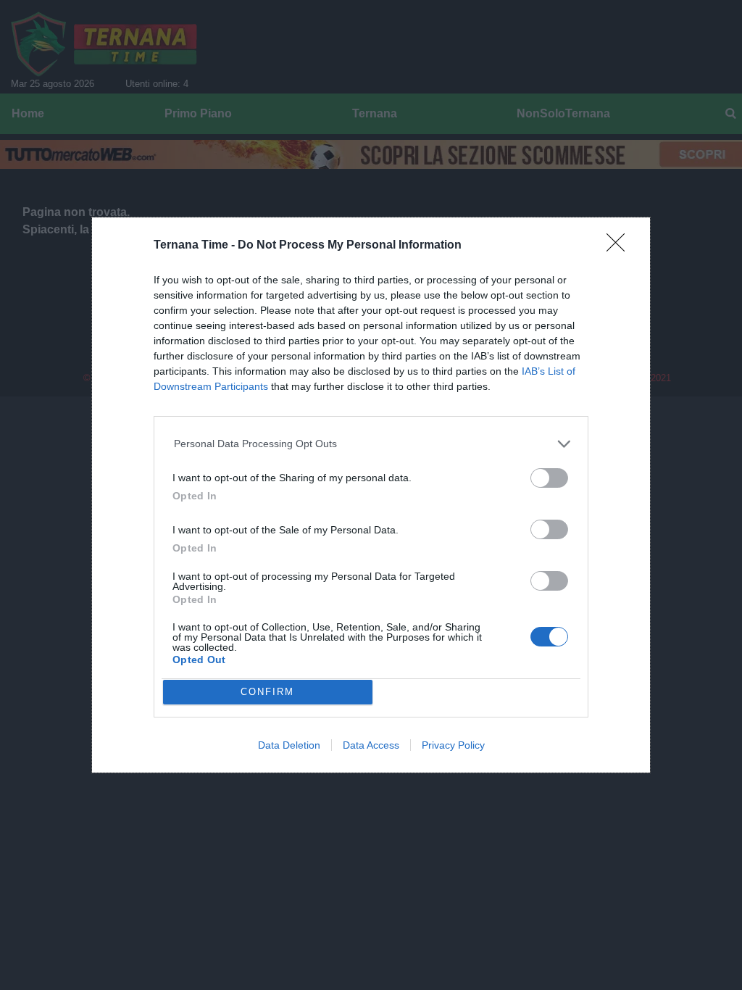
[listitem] (371, 444)
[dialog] (371, 495)
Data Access (371, 745)
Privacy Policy (453, 745)
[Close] (620, 247)
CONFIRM (267, 691)
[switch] (549, 478)
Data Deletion (289, 745)
